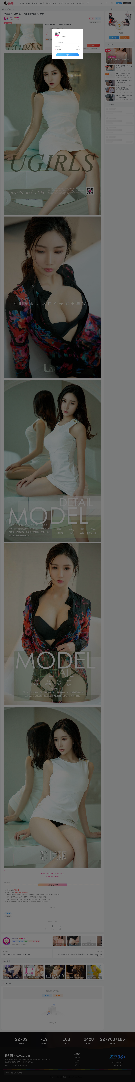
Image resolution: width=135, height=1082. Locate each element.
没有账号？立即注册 (60, 37)
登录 (68, 55)
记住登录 (58, 50)
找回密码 (78, 49)
